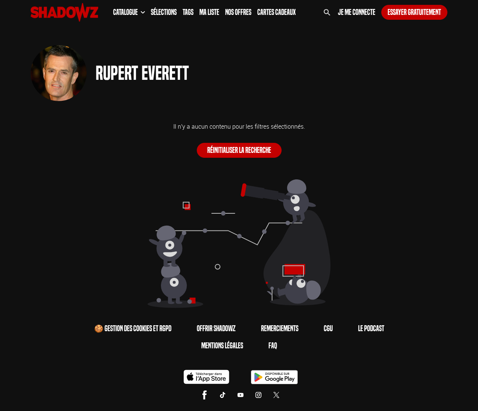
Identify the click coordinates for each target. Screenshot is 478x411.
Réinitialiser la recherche (239, 150)
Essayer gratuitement (414, 12)
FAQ (273, 345)
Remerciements (279, 328)
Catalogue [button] (125, 12)
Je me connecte (356, 12)
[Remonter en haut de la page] (443, 391)
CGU (328, 328)
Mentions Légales (222, 345)
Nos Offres (238, 12)
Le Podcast (371, 328)
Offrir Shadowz (216, 328)
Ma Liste (209, 12)
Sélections (164, 12)
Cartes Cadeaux (276, 12)
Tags (188, 12)
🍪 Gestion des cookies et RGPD (132, 328)
